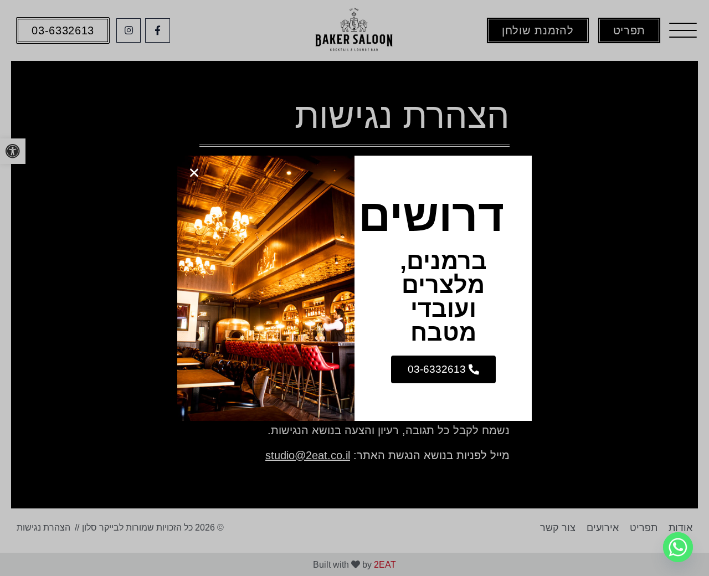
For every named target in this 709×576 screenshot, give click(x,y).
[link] (443, 369)
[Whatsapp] (678, 547)
